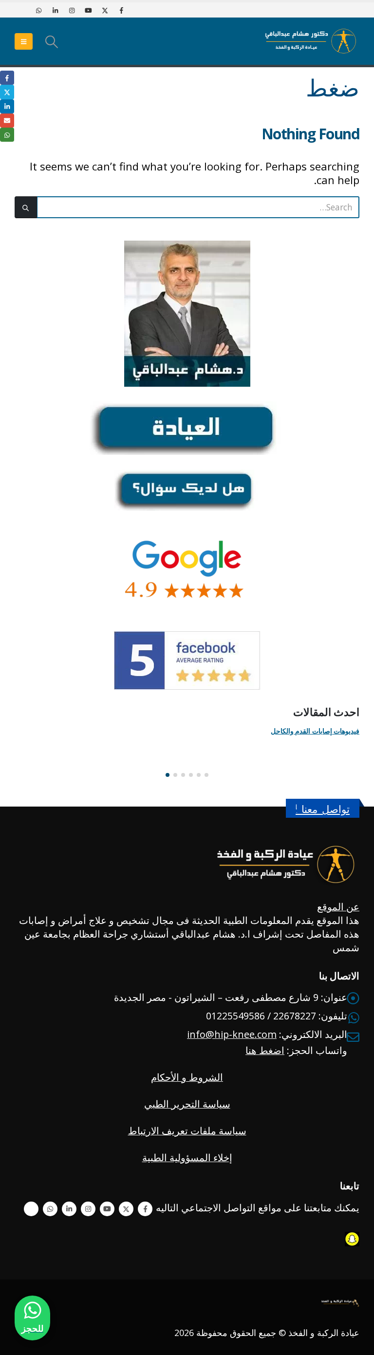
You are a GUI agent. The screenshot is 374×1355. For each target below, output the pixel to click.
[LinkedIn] (55, 10)
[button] (51, 41)
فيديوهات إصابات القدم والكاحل (315, 730)
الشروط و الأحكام (187, 1077)
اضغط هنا (264, 1050)
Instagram (88, 1209)
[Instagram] (71, 10)
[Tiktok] (22, 10)
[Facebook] (121, 10)
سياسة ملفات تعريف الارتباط (187, 1130)
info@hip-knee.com (232, 1034)
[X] (105, 10)
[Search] (26, 207)
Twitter (126, 1209)
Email (7, 120)
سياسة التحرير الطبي (187, 1103)
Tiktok (31, 1209)
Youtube (107, 1209)
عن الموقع (338, 906)
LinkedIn (7, 106)
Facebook (145, 1209)
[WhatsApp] (38, 10)
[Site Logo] (310, 41)
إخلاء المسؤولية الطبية (187, 1157)
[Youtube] (88, 10)
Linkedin (69, 1209)
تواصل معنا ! (323, 809)
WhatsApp (50, 1209)
